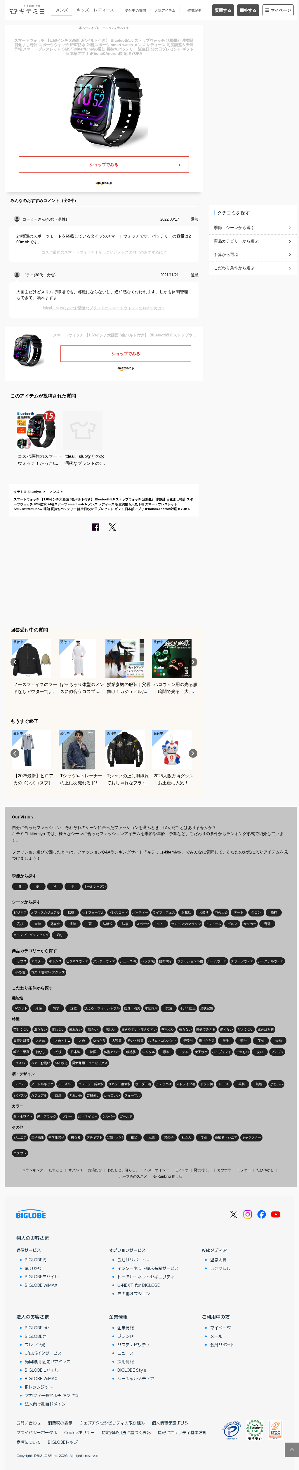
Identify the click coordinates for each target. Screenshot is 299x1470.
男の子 (169, 1137)
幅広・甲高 (21, 1052)
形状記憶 (206, 1008)
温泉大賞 (218, 1260)
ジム (160, 924)
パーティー (140, 912)
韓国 (93, 1052)
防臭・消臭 (132, 1008)
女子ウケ (201, 1052)
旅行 (274, 912)
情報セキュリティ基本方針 (182, 1432)
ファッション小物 (190, 961)
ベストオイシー (157, 1170)
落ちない (167, 1029)
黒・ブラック (46, 1116)
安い (260, 1052)
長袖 (278, 1040)
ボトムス (55, 961)
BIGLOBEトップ (63, 1442)
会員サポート (222, 1344)
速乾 (73, 1008)
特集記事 (194, 10)
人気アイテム (164, 10)
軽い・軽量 (136, 1040)
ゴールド (126, 1116)
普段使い (93, 1095)
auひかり (33, 1268)
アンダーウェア (104, 961)
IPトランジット (39, 1387)
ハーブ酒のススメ (133, 1176)
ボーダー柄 (143, 1084)
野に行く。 (203, 1170)
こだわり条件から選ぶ (234, 268)
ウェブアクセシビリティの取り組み (112, 1423)
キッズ (83, 10)
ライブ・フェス (164, 912)
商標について (28, 1442)
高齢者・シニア (226, 1137)
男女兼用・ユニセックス (89, 1063)
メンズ (62, 10)
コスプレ (20, 1153)
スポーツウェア (242, 961)
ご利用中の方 (216, 1316)
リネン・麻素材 (119, 1084)
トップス (20, 961)
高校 (20, 924)
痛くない (226, 1029)
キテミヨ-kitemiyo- (28, 491)
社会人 (186, 1137)
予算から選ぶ (226, 254)
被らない (185, 1029)
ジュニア (20, 1137)
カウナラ (224, 1170)
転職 (71, 912)
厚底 (166, 1052)
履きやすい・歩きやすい (139, 1029)
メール (216, 1336)
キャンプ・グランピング (31, 935)
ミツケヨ (244, 1170)
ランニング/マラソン (186, 924)
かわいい (276, 1084)
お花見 (186, 912)
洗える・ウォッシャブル (102, 1008)
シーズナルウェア (271, 961)
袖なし (40, 1052)
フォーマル (132, 1095)
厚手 (226, 1040)
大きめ (40, 1040)
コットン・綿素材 (91, 1084)
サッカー (250, 924)
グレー (67, 1116)
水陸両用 (151, 1008)
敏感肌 (131, 1052)
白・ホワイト (23, 1116)
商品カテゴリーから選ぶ (236, 241)
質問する (223, 10)
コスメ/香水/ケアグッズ (48, 972)
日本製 (75, 1052)
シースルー (66, 1084)
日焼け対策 (21, 1040)
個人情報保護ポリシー (172, 1423)
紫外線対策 (266, 1029)
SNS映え (61, 1063)
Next (193, 662)
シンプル (20, 1095)
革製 (241, 1084)
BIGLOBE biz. (38, 1328)
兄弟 (151, 1137)
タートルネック (42, 1084)
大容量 (116, 1040)
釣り (60, 935)
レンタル (148, 1052)
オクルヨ (75, 1170)
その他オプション (133, 1293)
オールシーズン (95, 886)
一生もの (242, 1052)
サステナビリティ (133, 1344)
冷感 (38, 1008)
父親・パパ (115, 1137)
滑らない (40, 1029)
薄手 (243, 1040)
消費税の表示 (60, 1423)
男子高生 (37, 1137)
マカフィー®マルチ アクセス (52, 1395)
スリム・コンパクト (162, 1040)
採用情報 (125, 1361)
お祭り (203, 912)
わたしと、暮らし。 (123, 1170)
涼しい (110, 1029)
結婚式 (107, 924)
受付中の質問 (135, 10)
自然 (58, 1095)
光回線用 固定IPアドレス (47, 1361)
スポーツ (142, 924)
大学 (37, 924)
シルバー (108, 1116)
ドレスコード (118, 912)
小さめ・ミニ (61, 1040)
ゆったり (99, 1040)
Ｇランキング (32, 1170)
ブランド (125, 1336)
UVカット (20, 1008)
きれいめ (75, 1095)
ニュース (125, 1353)
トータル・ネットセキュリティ (146, 1276)
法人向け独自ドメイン (45, 1404)
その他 (20, 972)
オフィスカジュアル (45, 912)
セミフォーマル (93, 912)
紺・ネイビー (88, 1116)
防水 (56, 1008)
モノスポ (182, 1170)
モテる (183, 1052)
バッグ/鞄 (148, 961)
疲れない (75, 1029)
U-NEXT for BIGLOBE (138, 1285)
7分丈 (58, 1052)
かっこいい (112, 1095)
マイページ (281, 10)
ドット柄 (206, 1084)
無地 (259, 1084)
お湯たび (95, 1170)
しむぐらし (220, 1268)
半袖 (261, 1040)
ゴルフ (232, 924)
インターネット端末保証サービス (148, 1268)
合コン (256, 912)
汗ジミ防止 (188, 1008)
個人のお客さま (32, 1237)
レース (224, 1084)
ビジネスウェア (77, 961)
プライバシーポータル (36, 1432)
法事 (125, 924)
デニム (20, 1084)
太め (82, 1040)
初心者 (75, 1137)
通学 (72, 924)
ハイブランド (221, 1052)
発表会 (55, 924)
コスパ (20, 1063)
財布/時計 (166, 961)
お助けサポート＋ (133, 1260)
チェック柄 (164, 1084)
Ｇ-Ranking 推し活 (167, 1176)
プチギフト (94, 1137)
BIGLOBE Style (131, 1370)
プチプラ (277, 1052)
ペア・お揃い (40, 1063)
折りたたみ (207, 1040)
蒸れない (58, 1029)
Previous (15, 662)
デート (239, 912)
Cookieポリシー (79, 1432)
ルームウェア (217, 961)
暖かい (93, 1029)
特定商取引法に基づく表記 (126, 1432)
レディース (104, 10)
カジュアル (39, 1095)
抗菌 (169, 1008)
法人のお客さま (32, 1316)
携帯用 (188, 1040)
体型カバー (112, 1052)
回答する (248, 10)
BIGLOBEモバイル (42, 1276)
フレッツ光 (35, 1344)
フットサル (213, 924)
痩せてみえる (205, 1029)
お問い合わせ (28, 1423)
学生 (204, 1137)
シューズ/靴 (128, 961)
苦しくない (21, 1029)
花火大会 (221, 912)
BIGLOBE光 (35, 1260)
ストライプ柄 (185, 1084)
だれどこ (56, 1170)
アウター (37, 961)
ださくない (245, 1029)
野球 (267, 924)
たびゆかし (265, 1170)
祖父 (134, 1137)
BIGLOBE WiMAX (41, 1285)
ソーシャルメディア (135, 1378)
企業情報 (118, 1316)
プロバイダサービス (43, 1353)
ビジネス (20, 912)
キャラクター (251, 1137)
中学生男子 (56, 1137)
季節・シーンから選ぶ (234, 227)
